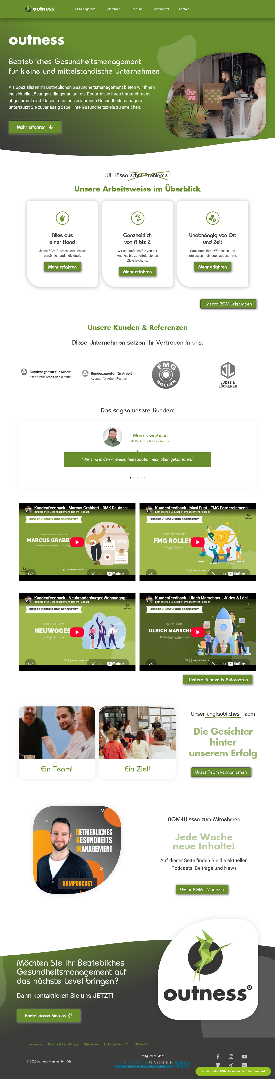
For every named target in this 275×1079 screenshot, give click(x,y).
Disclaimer (91, 1044)
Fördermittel (160, 9)
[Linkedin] (217, 1065)
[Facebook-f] (217, 1056)
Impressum (34, 1044)
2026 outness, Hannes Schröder (49, 1061)
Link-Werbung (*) (116, 1044)
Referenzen (112, 9)
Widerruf (141, 1044)
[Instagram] (231, 1056)
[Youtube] (244, 1056)
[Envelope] (244, 1065)
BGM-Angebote (85, 9)
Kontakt (184, 9)
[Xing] (231, 1065)
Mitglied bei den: (153, 1056)
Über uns (136, 9)
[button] (130, 477)
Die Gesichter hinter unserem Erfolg (223, 743)
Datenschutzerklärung (63, 1044)
